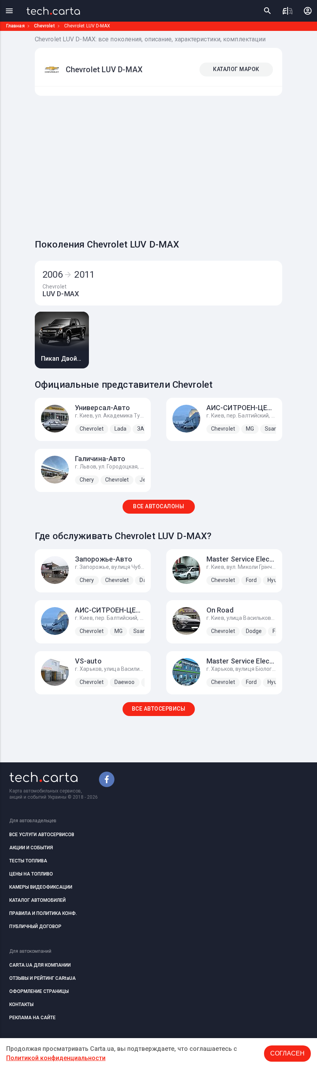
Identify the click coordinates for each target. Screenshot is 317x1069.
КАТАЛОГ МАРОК (236, 69)
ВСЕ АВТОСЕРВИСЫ (159, 709)
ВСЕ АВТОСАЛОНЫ (158, 506)
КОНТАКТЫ (21, 1004)
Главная (15, 26)
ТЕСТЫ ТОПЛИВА (28, 861)
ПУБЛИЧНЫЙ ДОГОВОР (35, 926)
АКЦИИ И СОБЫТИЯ (31, 847)
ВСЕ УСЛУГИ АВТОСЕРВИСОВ (41, 834)
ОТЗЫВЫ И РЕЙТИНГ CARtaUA (42, 978)
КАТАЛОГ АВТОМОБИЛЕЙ (37, 900)
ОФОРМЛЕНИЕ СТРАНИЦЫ (39, 991)
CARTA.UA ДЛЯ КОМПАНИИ (40, 965)
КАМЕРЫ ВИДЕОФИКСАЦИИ (40, 887)
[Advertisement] (176, 165)
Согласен (287, 1053)
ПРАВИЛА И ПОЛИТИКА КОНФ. (43, 913)
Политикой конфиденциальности (56, 1058)
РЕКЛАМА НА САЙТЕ (32, 1017)
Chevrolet (44, 26)
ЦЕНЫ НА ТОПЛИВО (31, 874)
